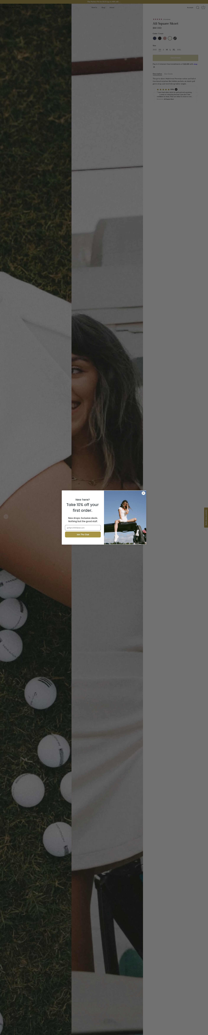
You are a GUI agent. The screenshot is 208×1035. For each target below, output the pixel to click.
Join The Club (83, 534)
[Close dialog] (143, 493)
